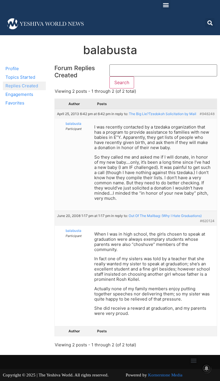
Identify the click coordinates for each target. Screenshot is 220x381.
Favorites (14, 103)
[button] (165, 4)
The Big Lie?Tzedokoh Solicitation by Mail (162, 114)
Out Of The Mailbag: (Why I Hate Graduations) (165, 216)
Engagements (19, 94)
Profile (12, 68)
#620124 (207, 221)
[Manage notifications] (206, 368)
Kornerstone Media (165, 375)
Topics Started (20, 77)
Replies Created (21, 85)
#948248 (207, 114)
